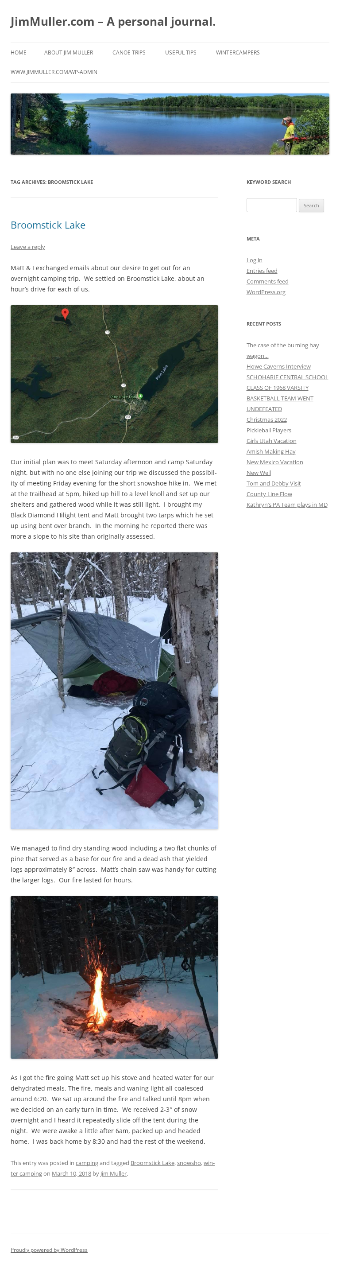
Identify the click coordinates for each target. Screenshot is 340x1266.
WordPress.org (266, 292)
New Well (259, 473)
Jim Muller (113, 1173)
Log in (255, 260)
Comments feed (268, 281)
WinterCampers (238, 52)
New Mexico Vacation (275, 462)
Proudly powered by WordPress (49, 1250)
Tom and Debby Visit (274, 483)
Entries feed (262, 271)
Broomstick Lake (48, 224)
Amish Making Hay (271, 451)
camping (87, 1163)
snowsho (189, 1163)
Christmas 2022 (267, 419)
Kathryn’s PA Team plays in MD (287, 505)
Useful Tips (181, 52)
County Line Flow (269, 494)
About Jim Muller (68, 52)
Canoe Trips (129, 52)
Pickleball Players (269, 430)
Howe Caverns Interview (279, 366)
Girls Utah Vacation (272, 441)
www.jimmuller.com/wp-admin (54, 72)
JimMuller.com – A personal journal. (113, 21)
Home (19, 52)
